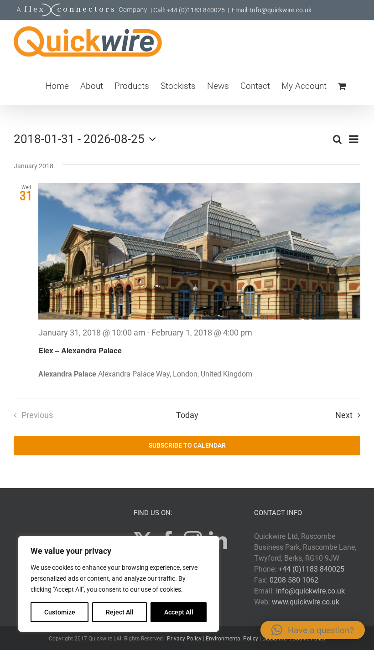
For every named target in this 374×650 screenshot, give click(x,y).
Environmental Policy (232, 638)
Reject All (120, 612)
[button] (312, 630)
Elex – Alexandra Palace (80, 350)
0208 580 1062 (294, 580)
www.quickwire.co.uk (305, 602)
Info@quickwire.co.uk (310, 591)
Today (187, 415)
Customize (59, 612)
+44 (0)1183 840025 (311, 569)
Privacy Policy (184, 638)
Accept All (178, 612)
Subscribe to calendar (187, 445)
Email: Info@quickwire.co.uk (272, 10)
